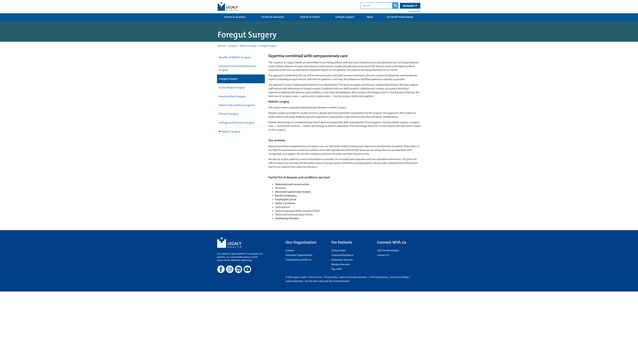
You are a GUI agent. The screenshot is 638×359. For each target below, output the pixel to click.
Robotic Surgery (248, 45)
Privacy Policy (330, 277)
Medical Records (340, 264)
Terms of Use (315, 277)
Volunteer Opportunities (299, 255)
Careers (290, 250)
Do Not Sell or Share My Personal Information (327, 281)
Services (222, 45)
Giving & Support (344, 17)
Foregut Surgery (228, 78)
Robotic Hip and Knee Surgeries (237, 105)
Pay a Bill (336, 269)
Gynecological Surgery (232, 87)
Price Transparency (379, 277)
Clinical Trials (338, 250)
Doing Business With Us (298, 259)
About (370, 17)
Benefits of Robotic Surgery (234, 57)
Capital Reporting (294, 281)
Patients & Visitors (310, 17)
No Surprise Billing (400, 277)
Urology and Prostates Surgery (236, 122)
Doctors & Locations (234, 17)
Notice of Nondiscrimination (353, 277)
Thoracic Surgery (228, 114)
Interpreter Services (342, 259)
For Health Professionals (400, 17)
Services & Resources (272, 17)
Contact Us (414, 11)
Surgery (233, 45)
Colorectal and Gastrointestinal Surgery (237, 68)
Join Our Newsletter (388, 250)
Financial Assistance (342, 255)
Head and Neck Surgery (232, 96)
